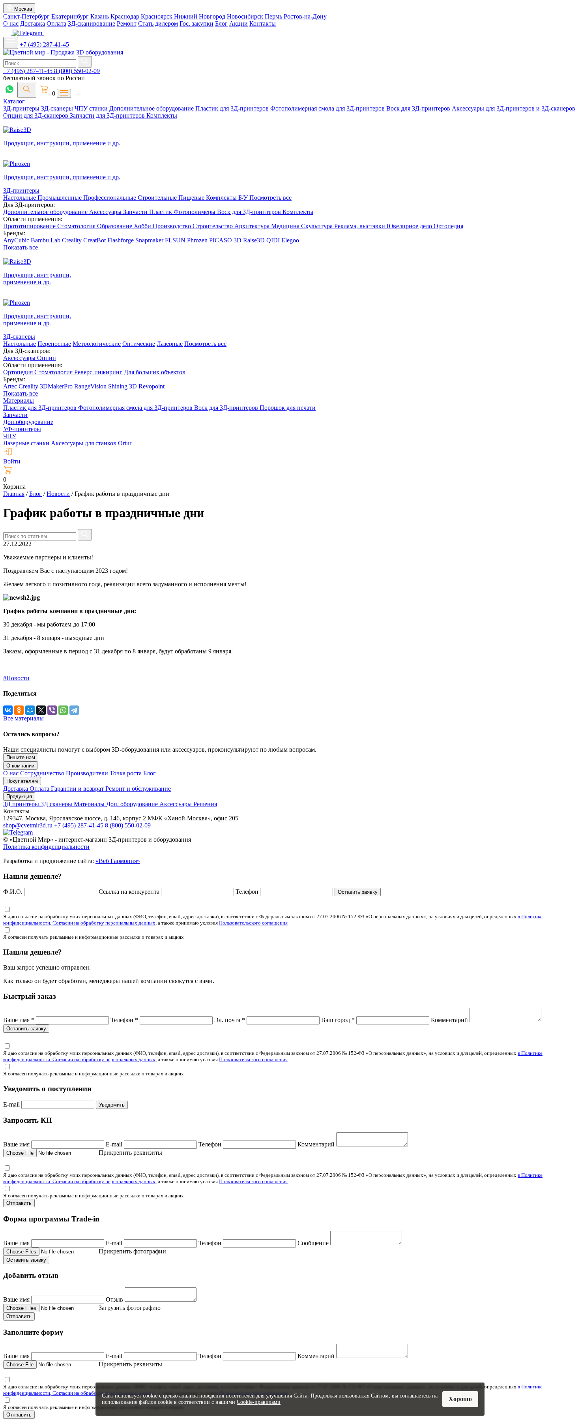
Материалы (18, 400)
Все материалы (23, 718)
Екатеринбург (70, 16)
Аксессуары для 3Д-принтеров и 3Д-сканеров (513, 108)
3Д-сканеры (58, 108)
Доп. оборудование (132, 804)
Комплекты (161, 115)
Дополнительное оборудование (152, 108)
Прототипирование (30, 226)
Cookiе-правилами (259, 1402)
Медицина (286, 226)
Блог (221, 23)
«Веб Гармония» (117, 860)
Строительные (158, 197)
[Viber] (52, 710)
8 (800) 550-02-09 (77, 71)
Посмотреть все (270, 197)
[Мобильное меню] (10, 43)
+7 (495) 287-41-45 (44, 44)
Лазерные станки (26, 443)
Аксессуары (106, 211)
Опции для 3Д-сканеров (36, 115)
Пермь (274, 16)
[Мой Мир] (30, 710)
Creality (72, 240)
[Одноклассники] (19, 710)
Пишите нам (20, 757)
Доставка (32, 23)
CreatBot (94, 240)
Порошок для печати (288, 407)
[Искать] (85, 62)
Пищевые (192, 197)
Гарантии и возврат (78, 788)
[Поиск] (26, 90)
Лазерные (170, 343)
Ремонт (127, 23)
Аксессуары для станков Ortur (91, 443)
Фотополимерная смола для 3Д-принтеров (328, 108)
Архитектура (252, 226)
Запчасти (136, 211)
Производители (88, 773)
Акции (238, 23)
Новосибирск (246, 16)
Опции (46, 358)
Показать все (20, 247)
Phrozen (197, 240)
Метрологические (97, 343)
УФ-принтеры (22, 429)
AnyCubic (17, 240)
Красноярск (157, 16)
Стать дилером (158, 23)
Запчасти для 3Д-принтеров (108, 115)
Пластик (161, 211)
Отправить (19, 1203)
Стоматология (77, 226)
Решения (205, 804)
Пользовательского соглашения (253, 923)
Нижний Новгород (200, 16)
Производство (173, 226)
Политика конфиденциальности (46, 846)
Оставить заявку (358, 892)
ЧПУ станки (92, 108)
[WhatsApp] (63, 710)
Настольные (20, 197)
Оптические (138, 343)
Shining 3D (123, 386)
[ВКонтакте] (8, 710)
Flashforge (121, 240)
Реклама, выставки (360, 226)
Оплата (56, 23)
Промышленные (60, 197)
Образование (115, 226)
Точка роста (126, 773)
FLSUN (175, 240)
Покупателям (22, 781)
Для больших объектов (154, 372)
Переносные (54, 343)
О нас (11, 23)
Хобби (143, 226)
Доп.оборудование (28, 421)
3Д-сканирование (91, 23)
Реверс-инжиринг (99, 372)
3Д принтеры (22, 804)
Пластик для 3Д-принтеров (232, 108)
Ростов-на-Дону (305, 16)
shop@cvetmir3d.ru (28, 825)
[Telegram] (74, 710)
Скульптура (317, 226)
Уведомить (112, 1105)
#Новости (16, 678)
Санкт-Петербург (27, 16)
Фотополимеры (195, 211)
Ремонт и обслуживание (138, 788)
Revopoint (151, 386)
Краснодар (125, 16)
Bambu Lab (46, 240)
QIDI (273, 240)
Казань (100, 16)
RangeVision (91, 386)
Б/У (243, 197)
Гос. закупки (196, 23)
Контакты (262, 23)
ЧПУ (9, 436)
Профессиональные (110, 197)
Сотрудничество (43, 773)
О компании (20, 766)
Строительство (213, 226)
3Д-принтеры (22, 108)
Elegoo (290, 240)
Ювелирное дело (410, 226)
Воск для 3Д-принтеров (419, 108)
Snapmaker (150, 240)
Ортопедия (448, 226)
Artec (11, 386)
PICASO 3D (225, 240)
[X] (41, 710)
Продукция (19, 796)
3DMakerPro (57, 386)
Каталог (14, 101)
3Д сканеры (57, 804)
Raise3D (254, 240)
